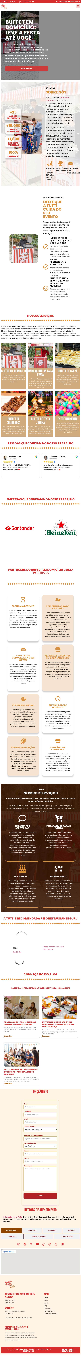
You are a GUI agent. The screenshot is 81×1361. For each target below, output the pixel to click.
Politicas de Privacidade (67, 1350)
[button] (78, 6)
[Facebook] (25, 1244)
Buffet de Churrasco (13, 421)
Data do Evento (30, 1143)
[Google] (56, 1244)
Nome (26, 1104)
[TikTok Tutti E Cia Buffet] (44, 1244)
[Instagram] (19, 1244)
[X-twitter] (31, 1244)
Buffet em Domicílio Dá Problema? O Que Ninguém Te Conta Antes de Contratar (21, 1072)
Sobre (46, 1300)
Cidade (26, 1151)
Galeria (46, 1303)
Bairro (26, 1158)
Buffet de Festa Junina (40, 421)
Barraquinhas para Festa (40, 373)
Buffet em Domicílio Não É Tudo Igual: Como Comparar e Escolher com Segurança (58, 1024)
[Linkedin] (62, 1244)
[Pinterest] (50, 1244)
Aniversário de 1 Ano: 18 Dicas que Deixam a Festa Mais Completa (20, 1023)
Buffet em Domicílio (13, 371)
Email (26, 1119)
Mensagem (28, 1166)
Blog (45, 1306)
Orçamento (47, 1308)
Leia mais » (8, 1036)
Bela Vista (18, 1217)
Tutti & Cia (17, 952)
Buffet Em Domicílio (50, 1314)
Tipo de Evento (30, 1127)
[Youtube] (37, 1244)
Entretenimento (68, 419)
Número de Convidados (33, 1136)
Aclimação (7, 1217)
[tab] (11, 1230)
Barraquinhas (48, 1311)
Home (46, 1298)
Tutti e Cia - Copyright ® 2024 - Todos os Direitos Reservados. (28, 1350)
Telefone (27, 1112)
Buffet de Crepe (67, 371)
